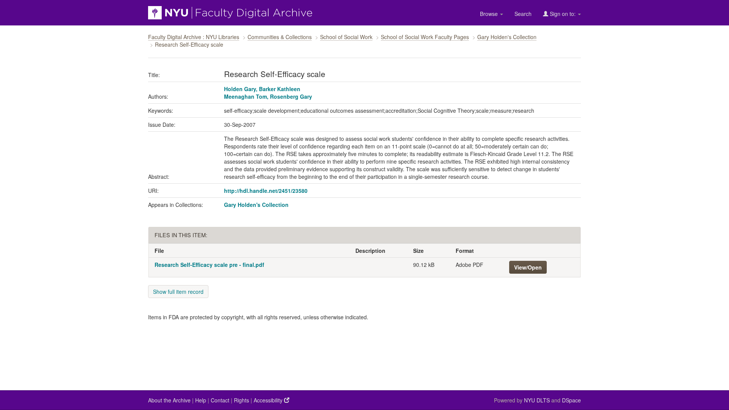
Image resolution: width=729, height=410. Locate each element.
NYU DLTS (537, 400)
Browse (489, 13)
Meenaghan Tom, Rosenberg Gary (268, 96)
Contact (220, 400)
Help (200, 400)
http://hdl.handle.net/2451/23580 (266, 190)
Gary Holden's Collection (506, 37)
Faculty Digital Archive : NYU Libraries (193, 37)
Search (523, 13)
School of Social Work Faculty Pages (425, 37)
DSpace (571, 400)
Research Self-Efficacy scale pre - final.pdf (209, 264)
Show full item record (178, 291)
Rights (241, 400)
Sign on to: (562, 13)
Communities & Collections (280, 37)
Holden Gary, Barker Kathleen (262, 89)
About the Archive (169, 400)
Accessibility (269, 400)
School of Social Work (346, 37)
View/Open (528, 267)
